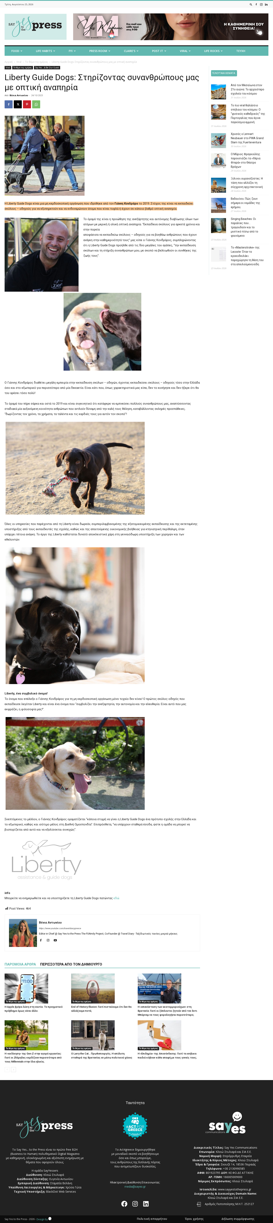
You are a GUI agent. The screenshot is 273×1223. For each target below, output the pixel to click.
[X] (18, 104)
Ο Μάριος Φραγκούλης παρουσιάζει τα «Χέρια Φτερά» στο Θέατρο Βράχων (245, 160)
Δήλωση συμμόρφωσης (237, 1219)
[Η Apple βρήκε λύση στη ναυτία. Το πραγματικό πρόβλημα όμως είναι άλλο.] (36, 989)
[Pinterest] (27, 104)
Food (15, 51)
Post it (157, 51)
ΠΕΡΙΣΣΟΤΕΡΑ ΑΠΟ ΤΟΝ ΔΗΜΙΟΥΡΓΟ (71, 964)
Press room (98, 51)
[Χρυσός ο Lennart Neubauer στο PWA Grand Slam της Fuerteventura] (215, 141)
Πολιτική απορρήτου (152, 1219)
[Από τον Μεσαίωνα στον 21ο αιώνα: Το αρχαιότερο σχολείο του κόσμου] (215, 92)
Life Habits (44, 51)
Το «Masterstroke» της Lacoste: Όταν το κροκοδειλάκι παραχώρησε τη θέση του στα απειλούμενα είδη (247, 256)
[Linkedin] (266, 4)
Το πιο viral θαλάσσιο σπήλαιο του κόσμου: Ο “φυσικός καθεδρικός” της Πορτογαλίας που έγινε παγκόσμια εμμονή (248, 114)
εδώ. (117, 898)
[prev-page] (7, 1069)
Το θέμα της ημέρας (36, 62)
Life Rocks (211, 51)
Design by (42, 1219)
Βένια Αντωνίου (19, 95)
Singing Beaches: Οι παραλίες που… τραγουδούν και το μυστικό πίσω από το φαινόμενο (244, 227)
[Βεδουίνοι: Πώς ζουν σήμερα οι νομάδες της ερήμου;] (215, 206)
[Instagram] (261, 4)
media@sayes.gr (135, 1186)
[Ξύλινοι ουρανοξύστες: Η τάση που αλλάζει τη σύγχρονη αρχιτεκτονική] (215, 186)
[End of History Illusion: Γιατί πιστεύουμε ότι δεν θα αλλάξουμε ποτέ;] (102, 989)
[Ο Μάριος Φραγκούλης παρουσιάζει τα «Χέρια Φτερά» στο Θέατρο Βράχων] (215, 161)
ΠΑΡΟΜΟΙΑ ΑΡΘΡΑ (20, 964)
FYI (71, 51)
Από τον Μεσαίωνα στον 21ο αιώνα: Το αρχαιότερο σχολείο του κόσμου (247, 89)
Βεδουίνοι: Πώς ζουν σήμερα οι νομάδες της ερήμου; (245, 203)
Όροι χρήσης (194, 1219)
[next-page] (13, 1069)
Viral (183, 51)
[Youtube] (56, 940)
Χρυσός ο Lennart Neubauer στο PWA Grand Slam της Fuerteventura (247, 138)
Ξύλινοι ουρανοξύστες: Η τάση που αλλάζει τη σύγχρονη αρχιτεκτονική (247, 183)
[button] (251, 4)
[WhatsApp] (36, 104)
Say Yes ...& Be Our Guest (47, 67)
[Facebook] (256, 4)
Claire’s (129, 51)
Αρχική (9, 62)
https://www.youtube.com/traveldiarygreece (60, 928)
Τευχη (240, 51)
